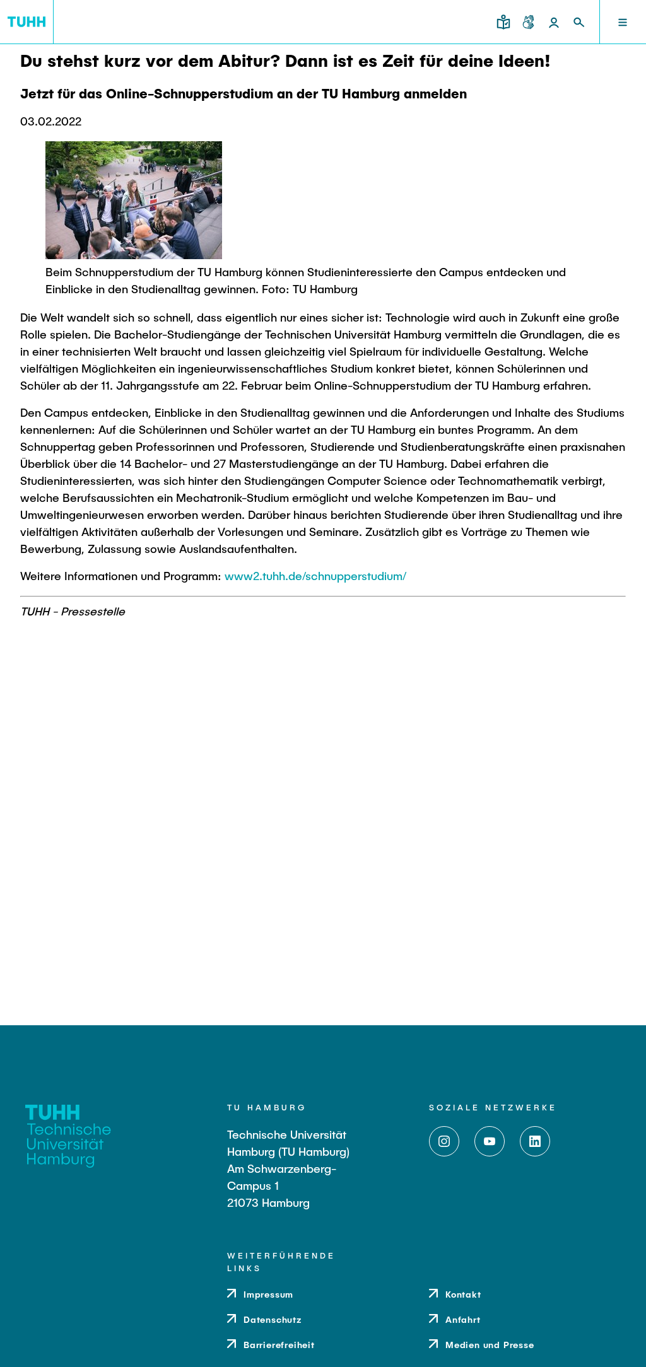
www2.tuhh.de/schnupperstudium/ (315, 576)
